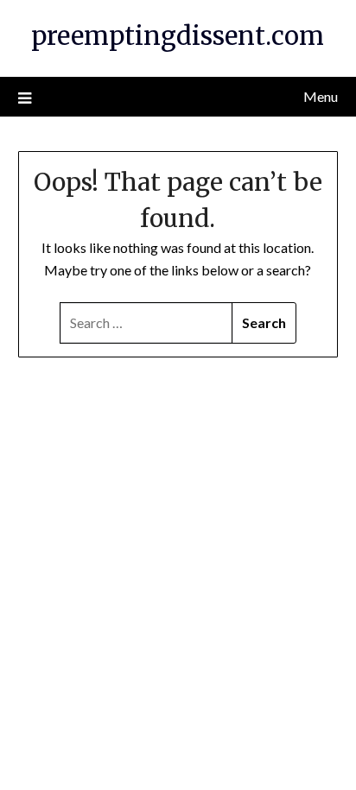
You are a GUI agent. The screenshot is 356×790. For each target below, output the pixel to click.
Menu (320, 96)
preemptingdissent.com (177, 36)
